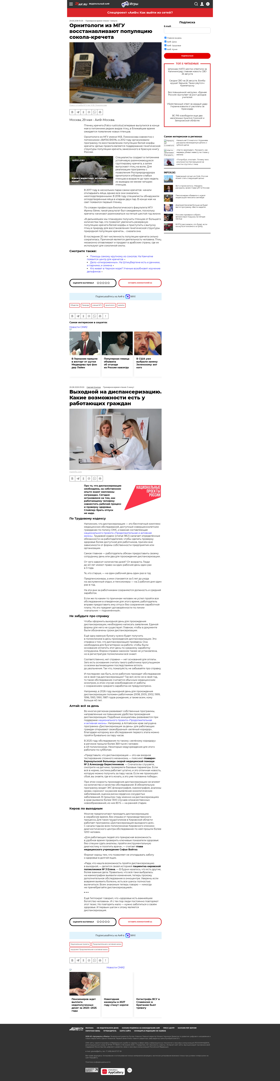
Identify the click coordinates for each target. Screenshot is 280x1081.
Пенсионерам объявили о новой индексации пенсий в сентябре (190, 197)
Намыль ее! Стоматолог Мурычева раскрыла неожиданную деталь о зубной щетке (192, 142)
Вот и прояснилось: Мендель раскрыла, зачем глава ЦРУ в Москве (192, 187)
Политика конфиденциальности (97, 1062)
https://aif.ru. (93, 1058)
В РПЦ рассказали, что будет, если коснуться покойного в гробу (191, 225)
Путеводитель (109, 1031)
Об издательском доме (108, 1028)
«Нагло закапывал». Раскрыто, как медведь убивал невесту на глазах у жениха (192, 152)
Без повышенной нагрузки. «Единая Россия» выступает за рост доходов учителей (187, 95)
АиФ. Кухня (172, 49)
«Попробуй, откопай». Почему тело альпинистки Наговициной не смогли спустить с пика (192, 161)
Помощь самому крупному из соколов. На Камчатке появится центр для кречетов (120, 258)
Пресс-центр (168, 1028)
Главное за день (174, 38)
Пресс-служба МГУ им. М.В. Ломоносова (88, 105)
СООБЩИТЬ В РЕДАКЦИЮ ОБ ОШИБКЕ (150, 1031)
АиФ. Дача (172, 42)
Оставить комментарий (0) (140, 283)
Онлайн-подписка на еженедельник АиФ (141, 1028)
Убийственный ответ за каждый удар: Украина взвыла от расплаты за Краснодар (187, 106)
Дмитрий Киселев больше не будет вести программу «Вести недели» (192, 206)
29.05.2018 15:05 (76, 21)
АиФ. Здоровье (174, 45)
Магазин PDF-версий (187, 1028)
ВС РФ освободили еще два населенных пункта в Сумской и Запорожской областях (187, 118)
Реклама (89, 1028)
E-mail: (167, 26)
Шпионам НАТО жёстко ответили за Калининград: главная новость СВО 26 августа (187, 71)
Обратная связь (92, 1031)
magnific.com (75, 472)
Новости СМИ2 (78, 327)
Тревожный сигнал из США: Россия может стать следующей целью (192, 177)
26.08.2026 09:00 (76, 387)
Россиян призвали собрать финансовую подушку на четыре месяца (190, 217)
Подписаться (187, 56)
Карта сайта (125, 1031)
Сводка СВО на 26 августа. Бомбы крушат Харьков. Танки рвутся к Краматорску (187, 83)
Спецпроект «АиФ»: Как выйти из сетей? (140, 12)
